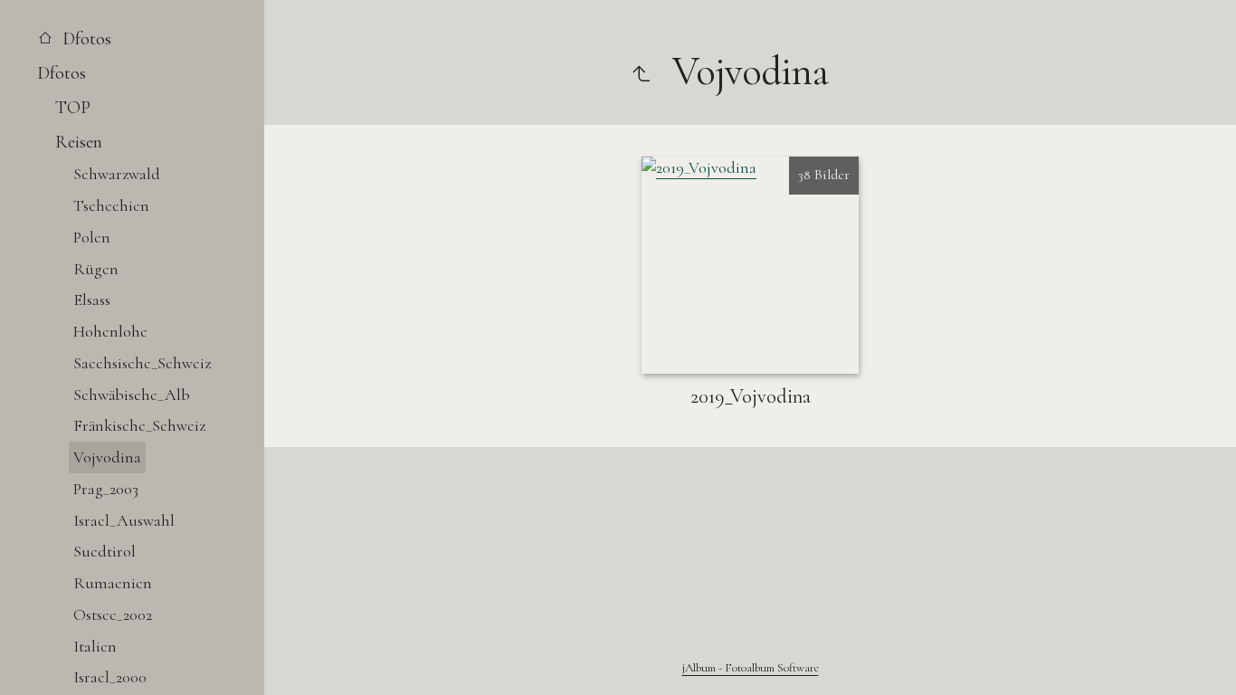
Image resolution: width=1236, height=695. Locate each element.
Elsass (91, 299)
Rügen (96, 269)
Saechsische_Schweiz (142, 363)
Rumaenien (112, 583)
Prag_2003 (105, 489)
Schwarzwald (116, 174)
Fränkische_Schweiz (139, 425)
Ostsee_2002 (112, 614)
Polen (91, 237)
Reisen (78, 141)
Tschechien (111, 205)
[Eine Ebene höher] (641, 71)
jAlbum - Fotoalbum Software (750, 668)
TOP (72, 107)
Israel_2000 (110, 677)
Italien (95, 646)
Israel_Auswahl (124, 520)
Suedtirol (104, 551)
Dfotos (84, 38)
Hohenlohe (110, 331)
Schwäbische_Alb (131, 395)
